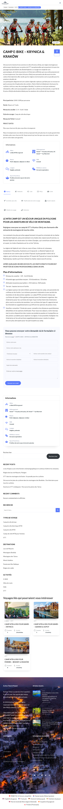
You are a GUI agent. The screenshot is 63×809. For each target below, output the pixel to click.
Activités (6, 747)
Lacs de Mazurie (8, 549)
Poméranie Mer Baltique (11, 564)
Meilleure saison (41, 168)
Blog (4, 756)
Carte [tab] (51, 191)
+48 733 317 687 (42, 765)
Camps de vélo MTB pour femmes (14, 534)
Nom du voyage (10, 337)
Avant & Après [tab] (51, 200)
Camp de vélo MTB (9, 530)
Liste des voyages (9, 742)
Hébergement (40, 149)
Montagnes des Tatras (10, 556)
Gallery (57, 42)
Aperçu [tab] (8, 191)
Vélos (11, 150)
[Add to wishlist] (27, 604)
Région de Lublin (8, 568)
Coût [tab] (31, 191)
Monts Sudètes (8, 560)
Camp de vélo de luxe (9, 522)
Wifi (37, 159)
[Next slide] (60, 27)
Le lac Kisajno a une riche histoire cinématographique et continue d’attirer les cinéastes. (31, 469)
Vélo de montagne (47, 708)
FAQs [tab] (41, 191)
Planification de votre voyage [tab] (32, 200)
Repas (12, 159)
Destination (7, 751)
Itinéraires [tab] (26, 210)
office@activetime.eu (44, 769)
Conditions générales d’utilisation (14, 761)
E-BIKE (5, 579)
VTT (4, 537)
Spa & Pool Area (15, 175)
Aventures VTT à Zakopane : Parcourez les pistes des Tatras (22, 487)
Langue (12, 168)
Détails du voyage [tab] (11, 210)
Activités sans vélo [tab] (11, 200)
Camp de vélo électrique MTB (12, 526)
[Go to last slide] (2, 27)
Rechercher (7, 452)
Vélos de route (7, 583)
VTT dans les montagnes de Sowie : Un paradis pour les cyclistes (23, 476)
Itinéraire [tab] (19, 191)
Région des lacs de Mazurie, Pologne (14, 472)
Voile (4, 587)
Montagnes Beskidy (9, 552)
